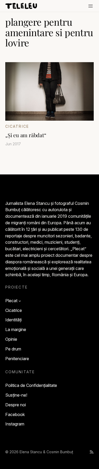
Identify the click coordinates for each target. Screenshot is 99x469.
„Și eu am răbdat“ (25, 135)
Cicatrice (17, 126)
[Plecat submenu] (19, 300)
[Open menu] (90, 6)
